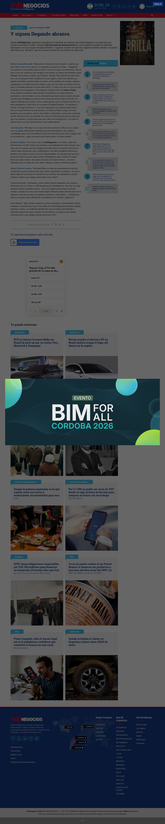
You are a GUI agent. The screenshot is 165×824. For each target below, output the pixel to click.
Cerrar (156, 4)
